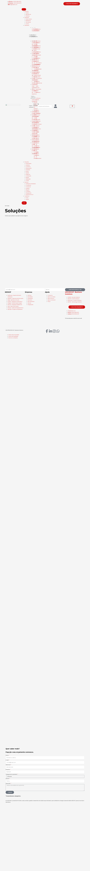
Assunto (7, 778)
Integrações (28, 193)
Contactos (26, 196)
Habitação (28, 179)
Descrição (8, 783)
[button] (45, 104)
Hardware (26, 17)
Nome (7, 755)
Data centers (29, 19)
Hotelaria (28, 169)
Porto (27, 197)
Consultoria (28, 185)
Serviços (26, 182)
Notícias (27, 16)
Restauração (29, 168)
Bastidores (28, 20)
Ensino (27, 171)
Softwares (26, 25)
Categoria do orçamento (11, 774)
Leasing (27, 188)
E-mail (7, 760)
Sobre (27, 12)
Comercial (28, 186)
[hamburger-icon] (24, 9)
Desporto (28, 174)
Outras (27, 180)
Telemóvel (8, 764)
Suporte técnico (29, 194)
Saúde (27, 172)
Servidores (28, 22)
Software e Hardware (31, 183)
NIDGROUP (28, 14)
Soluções (26, 161)
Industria (28, 165)
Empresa (26, 11)
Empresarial (28, 163)
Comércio (28, 166)
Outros (27, 23)
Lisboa (27, 199)
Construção (28, 175)
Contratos (28, 191)
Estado (27, 177)
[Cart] (72, 106)
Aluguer (27, 189)
